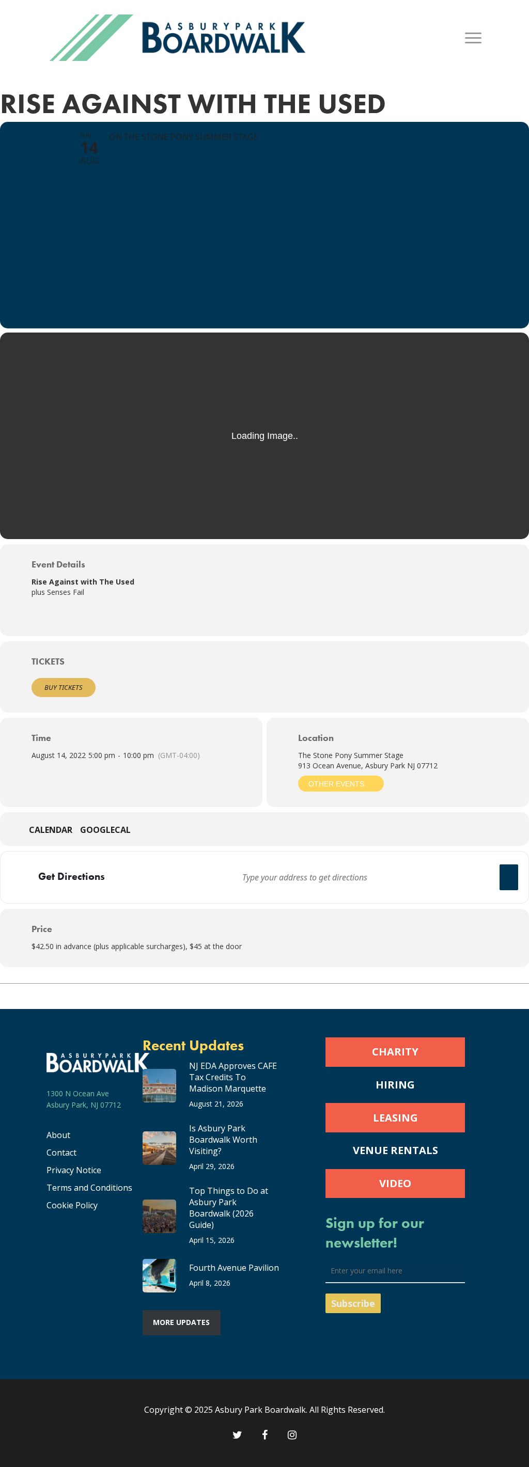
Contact (61, 1152)
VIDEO (395, 1183)
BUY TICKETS (63, 687)
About (58, 1135)
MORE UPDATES (181, 1322)
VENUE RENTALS (395, 1150)
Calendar (50, 830)
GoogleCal (105, 830)
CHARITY (395, 1052)
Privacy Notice (73, 1170)
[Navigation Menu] (474, 38)
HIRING (395, 1085)
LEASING (395, 1118)
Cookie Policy (72, 1205)
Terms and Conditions (89, 1187)
